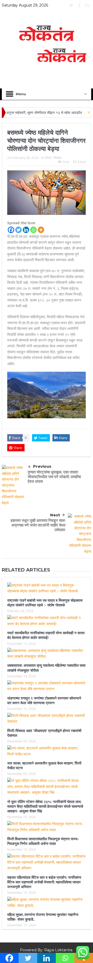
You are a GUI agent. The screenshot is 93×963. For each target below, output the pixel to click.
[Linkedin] (26, 230)
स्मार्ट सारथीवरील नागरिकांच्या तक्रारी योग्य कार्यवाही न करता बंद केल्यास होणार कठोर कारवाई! (45, 635)
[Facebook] (11, 230)
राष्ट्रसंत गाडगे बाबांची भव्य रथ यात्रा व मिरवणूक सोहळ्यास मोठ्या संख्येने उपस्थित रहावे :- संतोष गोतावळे (44, 602)
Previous (42, 466)
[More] (41, 230)
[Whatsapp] (33, 230)
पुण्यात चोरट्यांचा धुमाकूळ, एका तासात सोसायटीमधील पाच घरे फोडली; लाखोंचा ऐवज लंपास (54, 477)
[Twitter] (18, 230)
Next (55, 514)
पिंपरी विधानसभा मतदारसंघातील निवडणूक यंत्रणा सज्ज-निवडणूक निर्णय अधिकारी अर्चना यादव (43, 841)
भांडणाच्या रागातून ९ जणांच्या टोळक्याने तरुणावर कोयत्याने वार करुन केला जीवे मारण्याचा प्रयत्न (44, 700)
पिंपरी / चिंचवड (53, 158)
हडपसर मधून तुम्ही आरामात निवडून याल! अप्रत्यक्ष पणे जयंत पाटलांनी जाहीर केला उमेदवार (38, 525)
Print (66, 162)
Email (82, 162)
